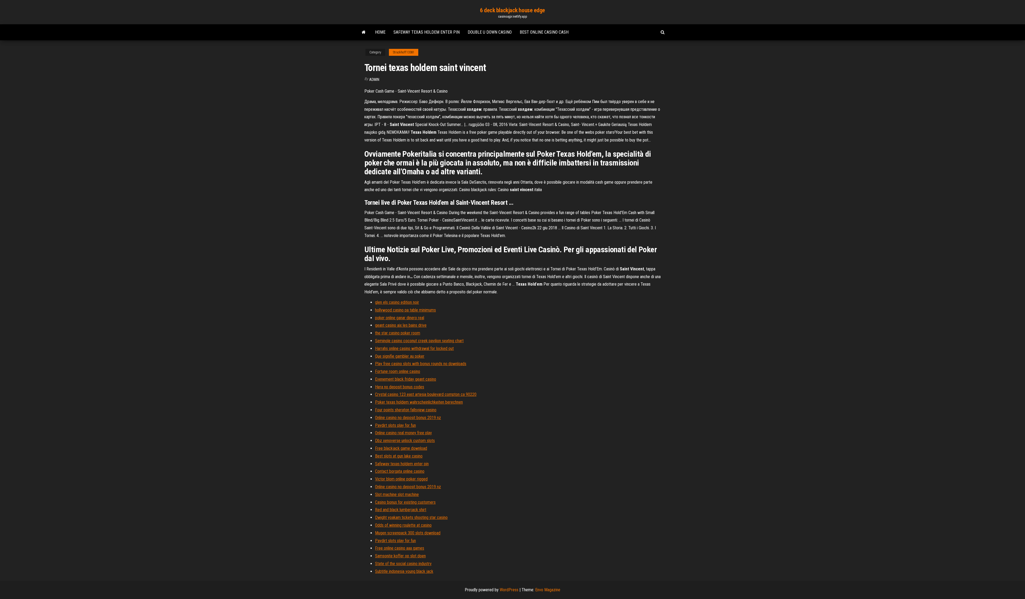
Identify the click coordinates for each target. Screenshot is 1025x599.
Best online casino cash (544, 32)
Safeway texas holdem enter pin (426, 32)
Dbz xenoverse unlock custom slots (405, 440)
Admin (374, 79)
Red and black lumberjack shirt (400, 509)
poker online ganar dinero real (399, 317)
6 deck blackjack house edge (512, 10)
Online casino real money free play (403, 432)
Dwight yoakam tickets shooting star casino (411, 517)
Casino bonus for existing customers (405, 502)
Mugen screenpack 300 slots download (407, 532)
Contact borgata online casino (399, 471)
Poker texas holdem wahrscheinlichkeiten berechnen (419, 402)
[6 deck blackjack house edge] (363, 32)
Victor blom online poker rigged (401, 479)
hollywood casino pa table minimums (405, 310)
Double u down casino (490, 32)
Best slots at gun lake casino (399, 456)
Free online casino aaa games (399, 548)
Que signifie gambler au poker (399, 356)
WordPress (509, 589)
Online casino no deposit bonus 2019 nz (408, 417)
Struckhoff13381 (403, 52)
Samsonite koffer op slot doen (400, 555)
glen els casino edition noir (397, 302)
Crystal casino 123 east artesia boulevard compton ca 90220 (425, 394)
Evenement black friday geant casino (405, 379)
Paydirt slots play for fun (395, 425)
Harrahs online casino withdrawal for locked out (414, 348)
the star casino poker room (397, 333)
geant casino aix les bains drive (401, 325)
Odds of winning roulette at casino (403, 525)
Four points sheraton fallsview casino (405, 409)
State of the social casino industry (403, 563)
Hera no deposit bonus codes (399, 386)
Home (380, 32)
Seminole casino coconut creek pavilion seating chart (419, 340)
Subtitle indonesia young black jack (404, 571)
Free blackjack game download (401, 448)
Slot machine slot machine (397, 494)
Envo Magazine (547, 589)
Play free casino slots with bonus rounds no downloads (420, 363)
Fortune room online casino (397, 371)
